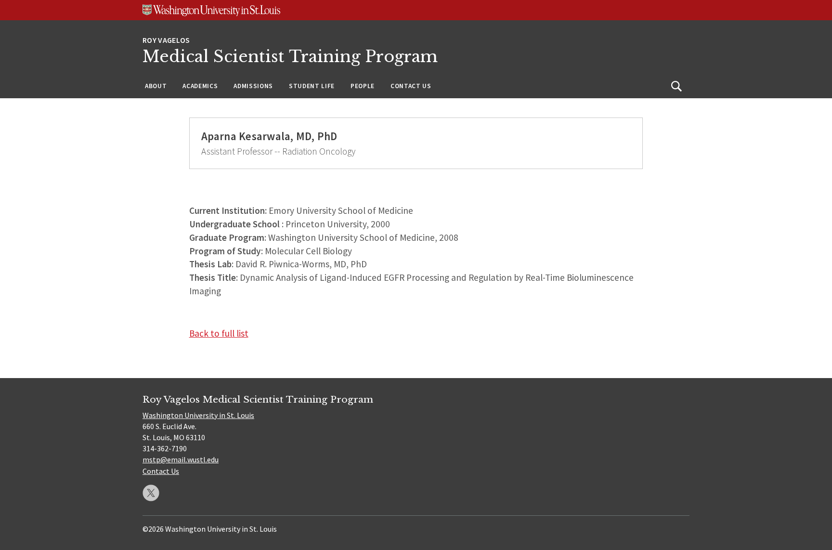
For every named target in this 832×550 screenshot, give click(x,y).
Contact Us (410, 86)
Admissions (253, 86)
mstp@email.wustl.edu (181, 459)
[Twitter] (151, 493)
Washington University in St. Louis (198, 415)
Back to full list (218, 333)
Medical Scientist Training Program (290, 56)
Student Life (312, 86)
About (156, 86)
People (363, 86)
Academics (200, 86)
